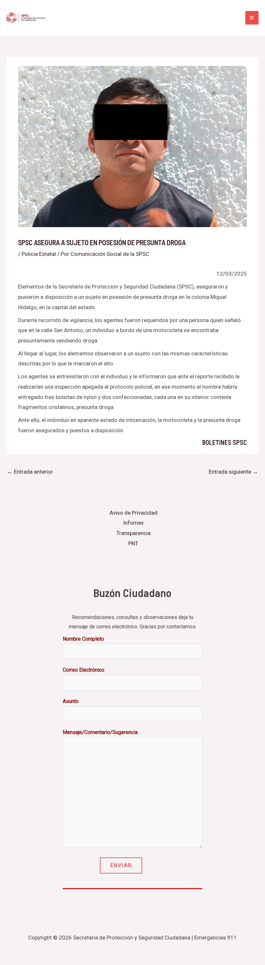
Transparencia (133, 533)
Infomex (133, 522)
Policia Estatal (39, 254)
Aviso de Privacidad (133, 512)
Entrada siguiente (233, 471)
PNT (133, 543)
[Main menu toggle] (252, 18)
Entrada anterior (30, 471)
